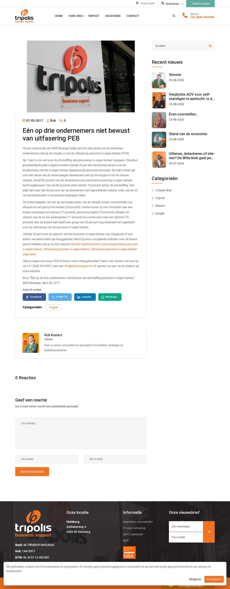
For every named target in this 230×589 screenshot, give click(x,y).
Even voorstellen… (183, 114)
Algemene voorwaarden (138, 521)
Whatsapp (111, 296)
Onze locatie (148, 3)
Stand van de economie (188, 134)
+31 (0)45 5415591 (202, 17)
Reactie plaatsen (32, 471)
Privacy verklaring (134, 528)
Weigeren (195, 579)
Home (59, 16)
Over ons (75, 16)
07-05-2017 (34, 120)
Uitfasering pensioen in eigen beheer (66, 249)
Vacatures (112, 16)
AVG (125, 540)
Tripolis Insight (200, 3)
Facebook (36, 296)
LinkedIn (86, 296)
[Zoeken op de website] (173, 15)
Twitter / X (61, 296)
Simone (175, 75)
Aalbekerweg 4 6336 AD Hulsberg (78, 527)
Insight (159, 213)
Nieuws (160, 205)
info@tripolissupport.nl (78, 266)
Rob (52, 120)
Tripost (93, 16)
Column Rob (163, 190)
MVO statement (133, 534)
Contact (132, 16)
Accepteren (214, 579)
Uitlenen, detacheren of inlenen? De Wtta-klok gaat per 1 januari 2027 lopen (192, 157)
